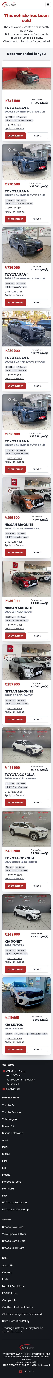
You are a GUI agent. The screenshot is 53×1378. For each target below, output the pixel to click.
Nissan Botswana (12, 1133)
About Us (7, 1265)
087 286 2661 (14, 792)
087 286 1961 (14, 125)
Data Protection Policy (15, 1321)
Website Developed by (21, 1363)
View (36, 135)
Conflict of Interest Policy (17, 1307)
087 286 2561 (14, 458)
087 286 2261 (14, 375)
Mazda (6, 1174)
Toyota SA (8, 1105)
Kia (4, 1168)
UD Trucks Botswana (14, 1202)
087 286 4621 (14, 541)
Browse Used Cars (13, 1248)
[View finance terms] (46, 103)
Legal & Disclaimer (13, 1286)
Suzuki (6, 1154)
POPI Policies (9, 1293)
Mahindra (8, 1188)
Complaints (9, 1300)
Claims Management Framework (22, 1314)
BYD (4, 1195)
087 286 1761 (14, 208)
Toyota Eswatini (11, 1112)
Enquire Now (15, 135)
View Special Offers (14, 1234)
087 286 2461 (14, 291)
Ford (4, 1161)
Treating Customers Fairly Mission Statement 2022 (22, 1329)
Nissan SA (8, 1126)
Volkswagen (9, 1119)
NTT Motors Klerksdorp (15, 1209)
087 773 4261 (14, 1038)
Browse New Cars (12, 1227)
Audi (5, 1140)
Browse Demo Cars (13, 1241)
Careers (7, 1272)
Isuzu (5, 1147)
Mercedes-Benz (11, 1181)
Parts (5, 1279)
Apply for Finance (14, 128)
